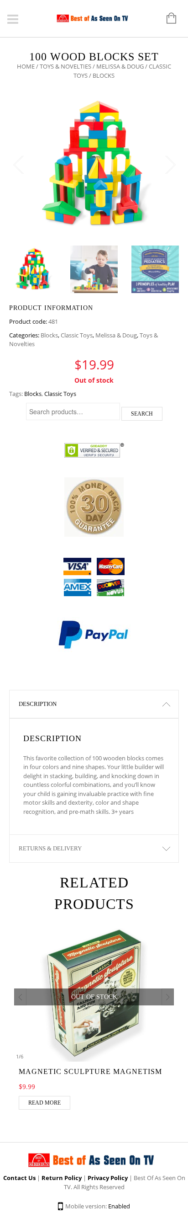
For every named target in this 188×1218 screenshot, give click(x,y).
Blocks (49, 335)
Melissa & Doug (120, 66)
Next (170, 165)
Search (142, 414)
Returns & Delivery (50, 848)
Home (26, 66)
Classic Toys (77, 335)
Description (38, 703)
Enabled (119, 1206)
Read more (44, 1103)
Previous (18, 165)
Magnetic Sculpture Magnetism (90, 1071)
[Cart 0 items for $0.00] (167, 18)
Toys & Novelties (65, 66)
